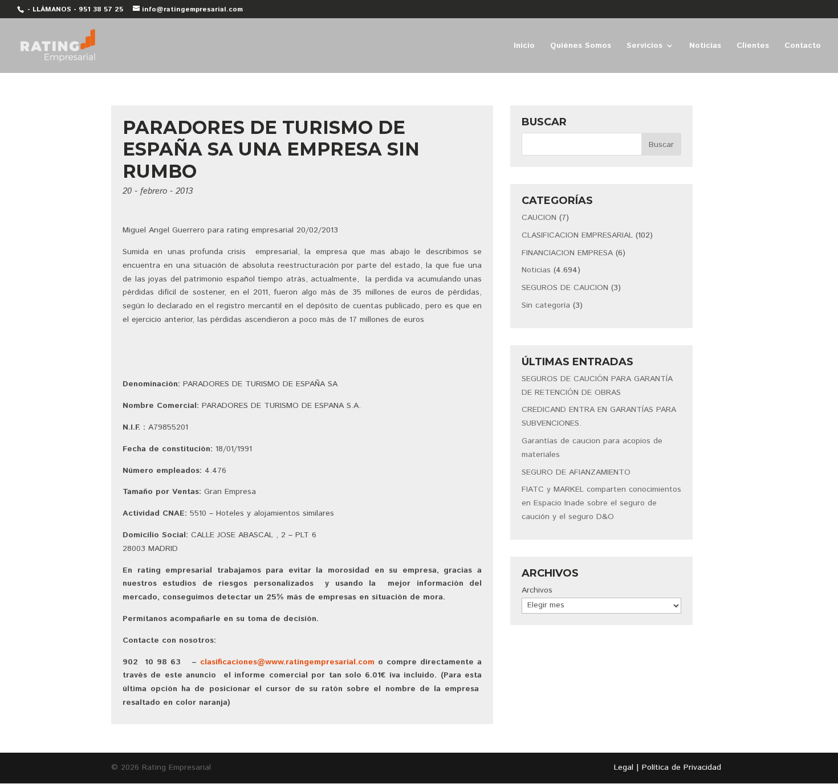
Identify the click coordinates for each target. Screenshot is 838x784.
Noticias (705, 46)
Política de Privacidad (681, 767)
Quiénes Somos (580, 46)
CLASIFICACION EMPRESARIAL (577, 235)
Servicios (644, 46)
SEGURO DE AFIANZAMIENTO (576, 472)
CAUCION (539, 217)
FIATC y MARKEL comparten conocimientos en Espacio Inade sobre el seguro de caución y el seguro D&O (601, 503)
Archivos (537, 590)
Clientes (753, 46)
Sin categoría (546, 305)
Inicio (524, 46)
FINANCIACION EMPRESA (567, 253)
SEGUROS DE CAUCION (565, 287)
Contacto (802, 46)
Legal (623, 767)
